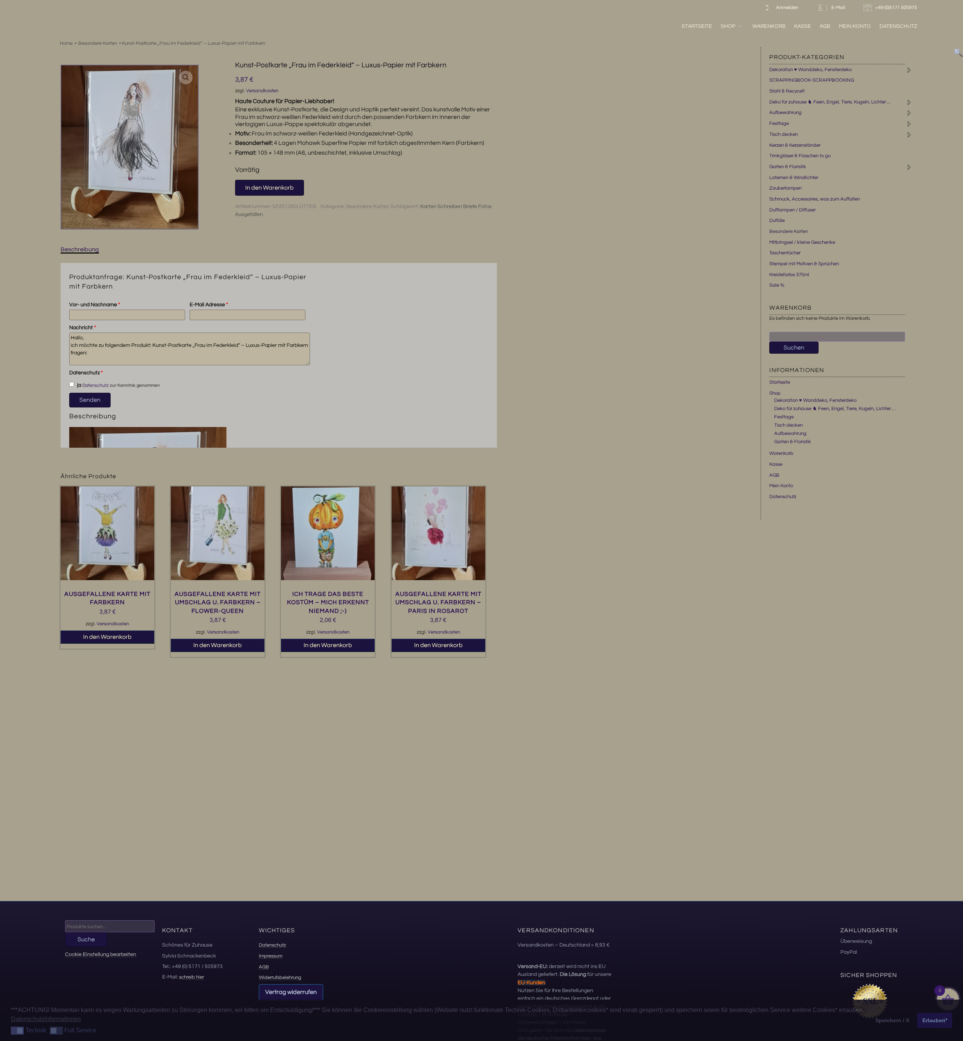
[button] (186, 77)
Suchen (794, 348)
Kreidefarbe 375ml (789, 274)
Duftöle (777, 220)
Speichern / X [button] (892, 1020)
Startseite (697, 26)
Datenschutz (898, 26)
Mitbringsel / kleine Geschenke (802, 242)
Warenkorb (768, 26)
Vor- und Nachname (94, 304)
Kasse (802, 26)
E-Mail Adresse (209, 304)
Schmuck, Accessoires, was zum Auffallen (814, 199)
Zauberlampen (785, 188)
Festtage (779, 123)
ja (78, 385)
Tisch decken (783, 134)
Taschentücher (784, 252)
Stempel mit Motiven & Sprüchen (804, 263)
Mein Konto (855, 26)
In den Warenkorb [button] (107, 637)
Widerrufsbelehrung (280, 977)
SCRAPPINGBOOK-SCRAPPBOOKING (811, 80)
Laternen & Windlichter (793, 177)
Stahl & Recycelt (787, 91)
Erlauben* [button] (934, 1020)
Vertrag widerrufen (291, 992)
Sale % (776, 285)
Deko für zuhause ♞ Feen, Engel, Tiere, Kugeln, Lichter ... (829, 102)
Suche (86, 939)
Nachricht (82, 327)
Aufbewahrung (785, 112)
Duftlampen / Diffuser (792, 210)
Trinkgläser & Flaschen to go (800, 155)
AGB (825, 26)
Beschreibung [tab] (80, 249)
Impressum (271, 956)
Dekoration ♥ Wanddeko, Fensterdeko (810, 69)
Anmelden (786, 7)
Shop (728, 26)
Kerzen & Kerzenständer (794, 145)
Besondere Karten (97, 43)
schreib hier (191, 977)
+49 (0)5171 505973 (896, 7)
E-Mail (837, 7)
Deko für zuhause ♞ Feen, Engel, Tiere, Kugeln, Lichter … (835, 408)
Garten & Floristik (787, 166)
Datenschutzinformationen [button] (46, 1019)
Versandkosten (262, 90)
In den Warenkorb (269, 188)
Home (66, 43)
